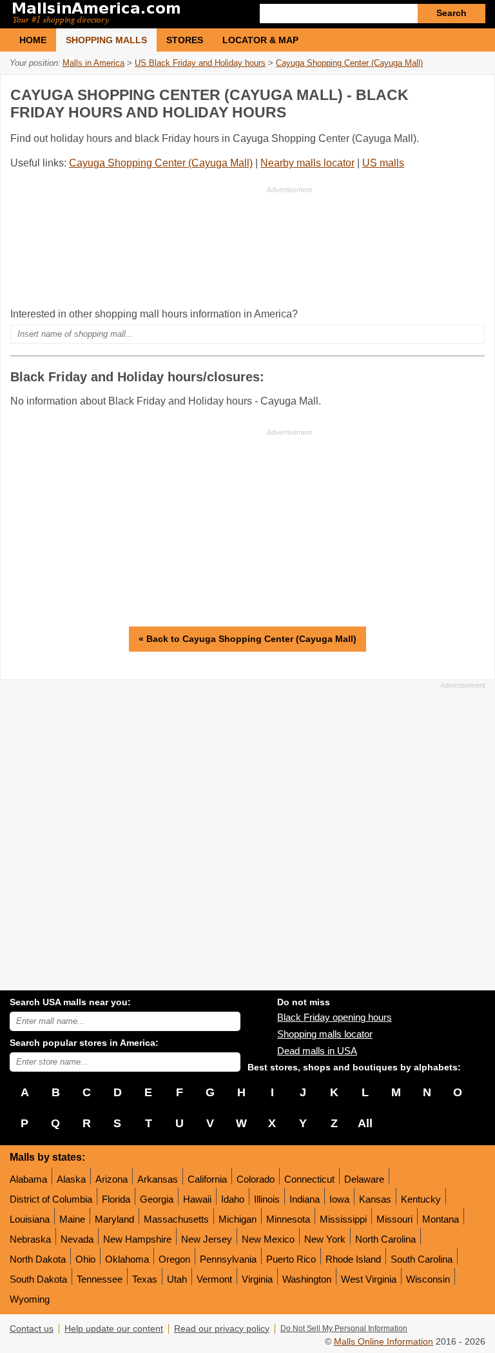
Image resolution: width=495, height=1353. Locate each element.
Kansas (375, 1199)
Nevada (77, 1239)
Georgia (156, 1199)
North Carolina (385, 1239)
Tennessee (99, 1279)
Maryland (114, 1219)
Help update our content (113, 1329)
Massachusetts (176, 1219)
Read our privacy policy (221, 1329)
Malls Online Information (383, 1342)
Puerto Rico (291, 1259)
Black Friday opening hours (334, 1017)
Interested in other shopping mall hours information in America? (154, 313)
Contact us (31, 1329)
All (365, 1123)
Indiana (304, 1199)
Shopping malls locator (325, 1033)
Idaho (232, 1199)
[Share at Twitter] (446, 92)
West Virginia (368, 1279)
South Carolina (421, 1259)
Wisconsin (428, 1279)
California (207, 1179)
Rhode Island (353, 1259)
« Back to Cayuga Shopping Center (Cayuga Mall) (247, 639)
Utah (177, 1279)
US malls (383, 162)
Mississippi (343, 1219)
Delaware (364, 1179)
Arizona (111, 1179)
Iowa (339, 1199)
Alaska (71, 1179)
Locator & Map (260, 40)
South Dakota (38, 1279)
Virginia (257, 1279)
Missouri (394, 1219)
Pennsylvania (228, 1259)
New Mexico (268, 1239)
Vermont (214, 1279)
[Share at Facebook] (420, 92)
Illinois (267, 1199)
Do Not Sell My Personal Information (343, 1328)
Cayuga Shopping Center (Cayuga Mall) (161, 162)
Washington (306, 1279)
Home (32, 40)
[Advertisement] (161, 246)
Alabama (28, 1179)
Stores (184, 40)
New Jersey (206, 1239)
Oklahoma (127, 1259)
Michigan (237, 1219)
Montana (440, 1219)
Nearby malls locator (307, 162)
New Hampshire (137, 1239)
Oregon (174, 1259)
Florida (116, 1199)
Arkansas (157, 1179)
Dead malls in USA (317, 1050)
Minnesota (288, 1219)
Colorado (256, 1179)
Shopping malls (106, 40)
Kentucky (421, 1199)
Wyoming (30, 1299)
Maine (72, 1219)
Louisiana (30, 1219)
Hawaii (197, 1199)
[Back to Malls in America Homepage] (129, 14)
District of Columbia (51, 1199)
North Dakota (38, 1259)
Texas (144, 1279)
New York (324, 1239)
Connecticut (309, 1179)
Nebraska (30, 1239)
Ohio (85, 1259)
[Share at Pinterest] (473, 92)
